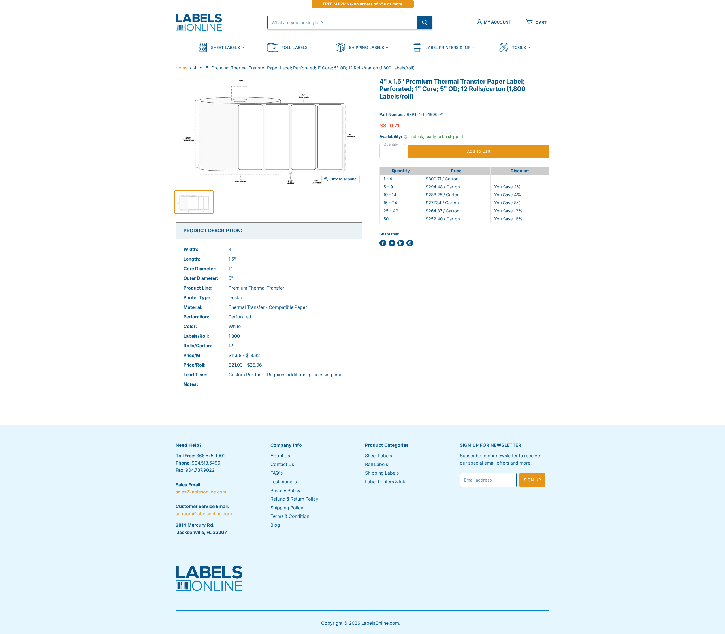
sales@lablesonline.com (201, 492)
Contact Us (282, 464)
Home (181, 67)
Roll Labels (294, 47)
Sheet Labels (225, 47)
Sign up (532, 479)
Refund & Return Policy (294, 499)
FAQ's (276, 473)
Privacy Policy (285, 490)
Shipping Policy (286, 507)
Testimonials (283, 481)
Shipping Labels (366, 47)
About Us (280, 455)
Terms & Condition (289, 516)
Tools (519, 47)
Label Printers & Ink (448, 47)
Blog (275, 525)
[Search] (424, 22)
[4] (194, 202)
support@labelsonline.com (204, 513)
